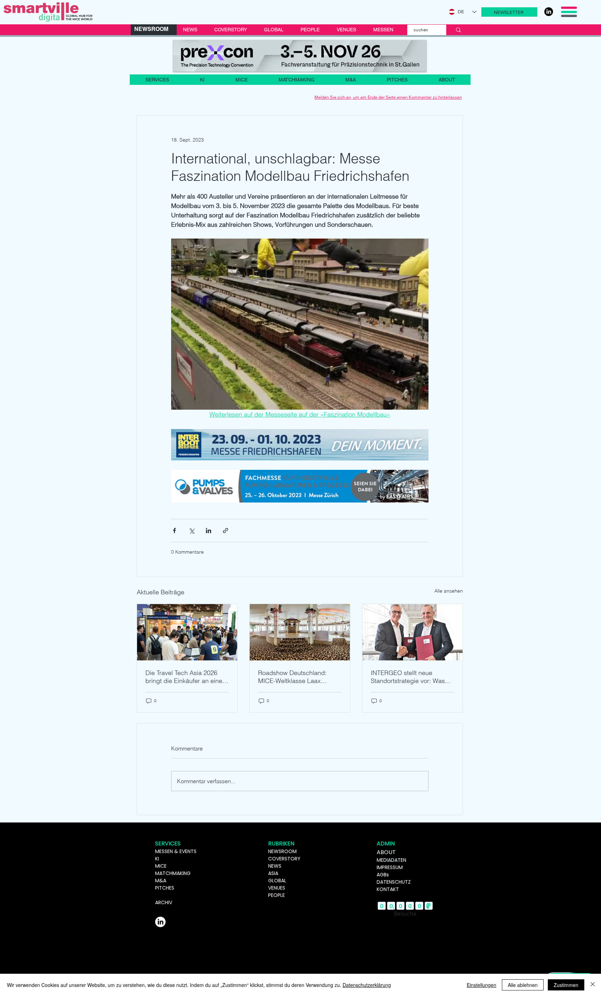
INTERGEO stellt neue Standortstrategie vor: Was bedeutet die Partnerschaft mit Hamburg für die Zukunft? (411, 677)
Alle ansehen (448, 591)
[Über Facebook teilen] (174, 530)
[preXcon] (299, 56)
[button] (509, 12)
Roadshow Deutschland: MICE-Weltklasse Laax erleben (292, 677)
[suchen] (458, 30)
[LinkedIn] (548, 11)
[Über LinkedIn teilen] (208, 530)
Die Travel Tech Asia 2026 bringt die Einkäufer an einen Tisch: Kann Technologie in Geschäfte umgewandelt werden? (185, 677)
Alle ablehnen (523, 984)
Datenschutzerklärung (367, 984)
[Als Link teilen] (225, 530)
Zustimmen (566, 984)
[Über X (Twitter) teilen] (191, 530)
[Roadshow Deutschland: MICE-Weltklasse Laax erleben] (300, 632)
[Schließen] (592, 984)
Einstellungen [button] (481, 984)
